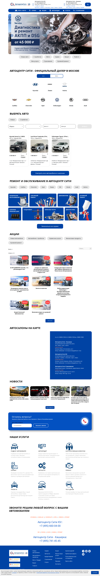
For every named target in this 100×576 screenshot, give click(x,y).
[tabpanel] (50, 94)
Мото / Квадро (37, 560)
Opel (52, 7)
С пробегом (37, 57)
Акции (57, 551)
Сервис (57, 57)
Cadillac (42, 7)
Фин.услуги (35, 61)
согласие (14, 572)
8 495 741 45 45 (59, 347)
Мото (48, 57)
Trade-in (76, 57)
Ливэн (56, 7)
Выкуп (67, 57)
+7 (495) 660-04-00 (50, 525)
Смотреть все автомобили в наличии (50, 173)
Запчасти (47, 553)
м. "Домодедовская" (40, 3)
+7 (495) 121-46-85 (39, 6)
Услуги (46, 562)
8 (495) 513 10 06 (59, 370)
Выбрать (84, 126)
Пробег (60, 7)
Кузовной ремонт (63, 61)
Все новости (50, 407)
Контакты (58, 564)
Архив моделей (69, 551)
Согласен (95, 572)
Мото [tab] (56, 76)
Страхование (48, 61)
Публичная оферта (70, 553)
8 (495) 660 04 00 (59, 359)
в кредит (23, 156)
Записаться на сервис (50, 226)
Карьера (57, 561)
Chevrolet (47, 7)
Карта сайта (68, 561)
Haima (78, 7)
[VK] (86, 551)
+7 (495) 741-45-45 (50, 540)
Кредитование (49, 556)
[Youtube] (89, 551)
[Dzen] (83, 554)
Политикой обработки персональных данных (47, 572)
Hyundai (37, 7)
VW (67, 7)
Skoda (70, 7)
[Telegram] (83, 551)
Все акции (50, 320)
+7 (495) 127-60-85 (70, 6)
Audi (74, 7)
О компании (58, 558)
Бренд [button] (10, 249)
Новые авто (24, 57)
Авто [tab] (43, 76)
